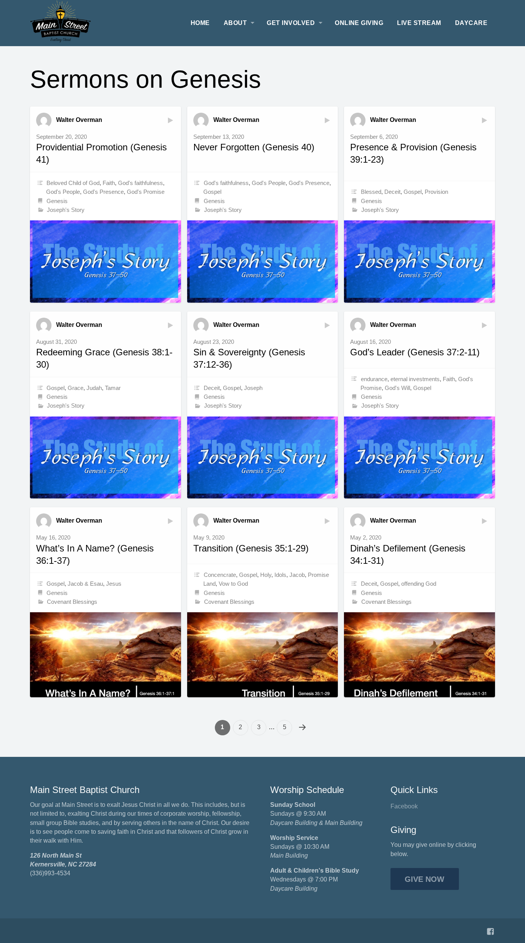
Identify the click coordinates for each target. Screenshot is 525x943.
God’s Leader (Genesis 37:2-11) (415, 352)
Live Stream (419, 23)
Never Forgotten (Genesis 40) (253, 147)
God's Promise (145, 191)
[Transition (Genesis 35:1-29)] (262, 654)
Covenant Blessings (72, 601)
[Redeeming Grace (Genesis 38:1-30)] (105, 457)
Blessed (371, 191)
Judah (94, 388)
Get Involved (291, 23)
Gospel (212, 191)
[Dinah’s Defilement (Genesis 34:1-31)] (419, 654)
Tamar (113, 388)
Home (200, 23)
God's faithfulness (140, 183)
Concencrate (220, 574)
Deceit (392, 191)
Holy (265, 574)
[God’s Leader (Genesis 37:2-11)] (419, 457)
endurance (374, 379)
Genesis (57, 201)
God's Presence (103, 191)
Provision (436, 191)
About (235, 23)
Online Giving (359, 23)
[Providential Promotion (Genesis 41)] (105, 261)
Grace (75, 388)
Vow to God (233, 583)
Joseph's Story (66, 210)
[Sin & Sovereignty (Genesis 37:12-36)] (262, 457)
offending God (418, 583)
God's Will (397, 388)
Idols (280, 574)
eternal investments (415, 379)
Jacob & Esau (85, 583)
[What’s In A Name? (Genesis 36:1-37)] (105, 654)
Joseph (253, 388)
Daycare (471, 23)
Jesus (113, 583)
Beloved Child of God (73, 183)
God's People (63, 191)
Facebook (404, 806)
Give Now (424, 879)
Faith (109, 183)
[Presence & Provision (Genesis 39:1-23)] (419, 261)
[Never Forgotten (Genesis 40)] (262, 261)
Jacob (297, 574)
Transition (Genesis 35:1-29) (251, 548)
